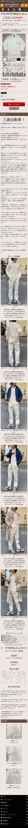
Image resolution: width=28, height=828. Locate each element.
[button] (2, 5)
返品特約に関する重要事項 (8, 99)
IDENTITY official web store (11, 5)
